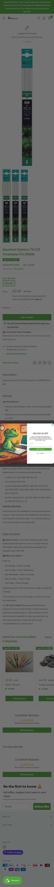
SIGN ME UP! (40, 449)
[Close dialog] (52, 425)
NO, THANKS (40, 453)
